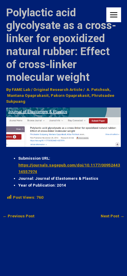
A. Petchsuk (98, 89)
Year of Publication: (37, 185)
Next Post (112, 216)
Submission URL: (34, 158)
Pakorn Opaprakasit (70, 95)
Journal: (26, 178)
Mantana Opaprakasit (27, 95)
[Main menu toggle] (113, 15)
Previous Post (19, 216)
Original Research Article (57, 89)
